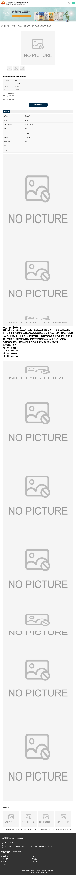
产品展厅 (20, 26)
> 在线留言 (4, 864)
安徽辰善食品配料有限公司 (28, 870)
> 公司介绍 (34, 856)
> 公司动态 (4, 859)
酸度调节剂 (27, 26)
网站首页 (13, 26)
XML (52, 870)
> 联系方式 (34, 861)
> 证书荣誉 (4, 861)
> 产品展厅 (34, 859)
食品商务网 (36, 872)
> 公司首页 (4, 856)
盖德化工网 (44, 872)
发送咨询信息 (38, 104)
